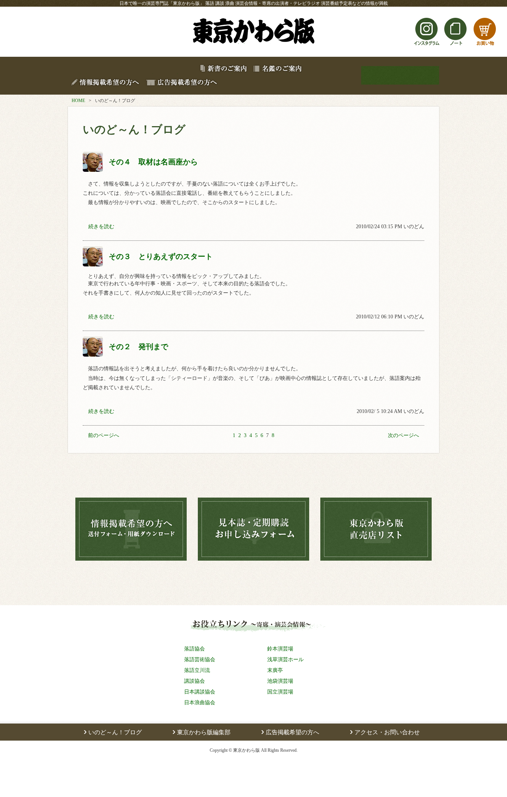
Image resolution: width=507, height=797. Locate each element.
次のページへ (403, 435)
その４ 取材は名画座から (153, 162)
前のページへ (103, 435)
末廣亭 (275, 670)
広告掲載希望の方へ (292, 732)
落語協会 (194, 648)
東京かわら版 (253, 43)
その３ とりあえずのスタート (161, 256)
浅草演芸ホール (285, 659)
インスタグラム (427, 45)
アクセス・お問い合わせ (387, 732)
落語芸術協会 (199, 659)
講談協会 (194, 680)
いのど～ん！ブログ (115, 732)
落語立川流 (197, 670)
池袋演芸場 (280, 680)
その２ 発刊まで (138, 346)
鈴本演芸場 (280, 648)
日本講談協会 (199, 691)
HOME (78, 100)
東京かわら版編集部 (203, 732)
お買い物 (485, 45)
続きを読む (101, 226)
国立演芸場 (280, 691)
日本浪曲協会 (199, 702)
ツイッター (398, 45)
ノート (456, 45)
